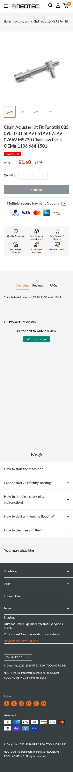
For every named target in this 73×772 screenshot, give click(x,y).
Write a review (36, 339)
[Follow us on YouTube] (43, 703)
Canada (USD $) (14, 657)
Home (7, 21)
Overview (22, 285)
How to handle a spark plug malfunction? (24, 499)
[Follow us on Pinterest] (36, 703)
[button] (36, 203)
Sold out (36, 189)
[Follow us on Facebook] (6, 703)
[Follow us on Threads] (21, 703)
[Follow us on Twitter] (14, 703)
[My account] (58, 5)
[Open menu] (6, 6)
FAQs (53, 285)
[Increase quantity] (43, 175)
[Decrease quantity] (22, 175)
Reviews (38, 285)
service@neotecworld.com (21, 640)
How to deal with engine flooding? (29, 516)
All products (22, 21)
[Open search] (50, 5)
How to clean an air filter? (23, 530)
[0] (65, 5)
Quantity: (10, 175)
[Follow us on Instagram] (29, 703)
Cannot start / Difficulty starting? (28, 483)
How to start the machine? (23, 469)
